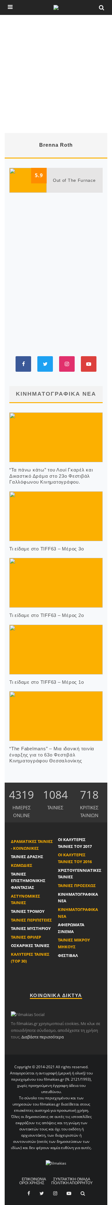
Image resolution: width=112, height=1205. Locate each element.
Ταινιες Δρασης (27, 856)
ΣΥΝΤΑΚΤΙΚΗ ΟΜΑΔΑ (71, 1179)
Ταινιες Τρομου (27, 911)
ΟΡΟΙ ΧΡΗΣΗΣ (31, 1183)
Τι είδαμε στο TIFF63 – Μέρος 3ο (46, 548)
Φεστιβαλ (68, 955)
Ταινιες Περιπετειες (31, 920)
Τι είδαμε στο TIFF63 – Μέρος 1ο (46, 682)
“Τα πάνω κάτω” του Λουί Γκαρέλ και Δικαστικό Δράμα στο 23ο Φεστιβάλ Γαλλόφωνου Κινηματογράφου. (51, 476)
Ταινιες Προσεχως (77, 885)
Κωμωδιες (21, 865)
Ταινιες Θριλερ (26, 937)
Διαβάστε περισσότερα (42, 1037)
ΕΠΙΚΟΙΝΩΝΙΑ (34, 1179)
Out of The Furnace (74, 180)
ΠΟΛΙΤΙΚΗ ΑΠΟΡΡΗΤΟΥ (72, 1183)
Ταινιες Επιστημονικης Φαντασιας (28, 880)
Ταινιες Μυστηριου (31, 928)
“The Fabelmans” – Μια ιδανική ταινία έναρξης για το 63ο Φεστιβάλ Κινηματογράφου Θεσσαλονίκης (51, 754)
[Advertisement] (56, 74)
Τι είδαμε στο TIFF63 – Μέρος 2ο (46, 615)
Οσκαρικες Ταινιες (30, 945)
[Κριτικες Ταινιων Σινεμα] (56, 1163)
